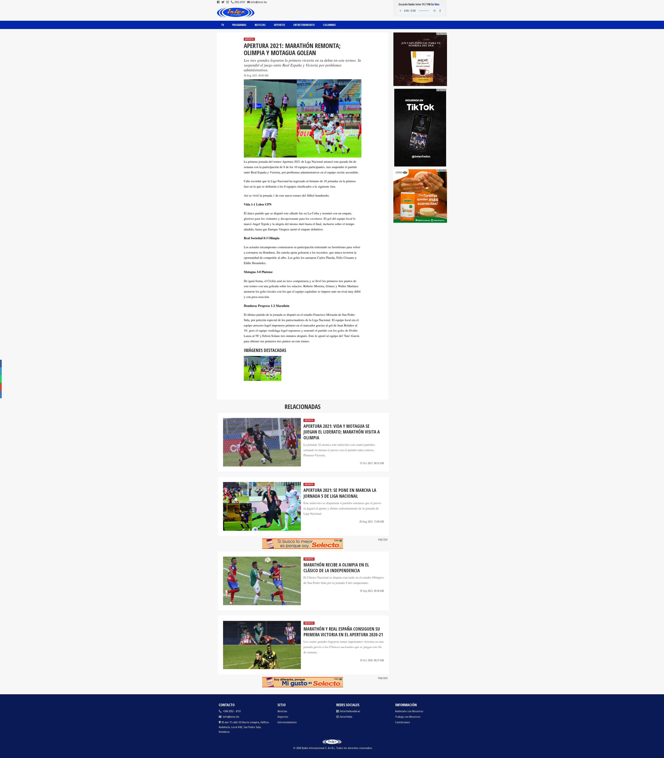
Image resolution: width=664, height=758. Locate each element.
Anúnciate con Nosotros (409, 711)
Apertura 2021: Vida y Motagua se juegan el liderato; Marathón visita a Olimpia (341, 432)
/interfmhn (345, 717)
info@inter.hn (259, 2)
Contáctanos (402, 722)
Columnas (329, 25)
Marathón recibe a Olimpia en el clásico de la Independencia (336, 568)
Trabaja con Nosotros (407, 717)
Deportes (279, 25)
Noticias (260, 25)
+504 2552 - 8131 (231, 711)
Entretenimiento (304, 25)
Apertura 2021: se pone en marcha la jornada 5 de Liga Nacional (339, 493)
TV (222, 25)
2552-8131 (239, 2)
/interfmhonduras (349, 711)
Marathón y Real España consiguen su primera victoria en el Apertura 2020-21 (343, 632)
